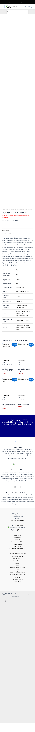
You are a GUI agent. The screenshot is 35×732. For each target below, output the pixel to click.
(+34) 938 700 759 (18, 525)
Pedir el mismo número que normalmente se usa (23, 313)
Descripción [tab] (5, 230)
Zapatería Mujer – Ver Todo (17, 574)
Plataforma (19, 301)
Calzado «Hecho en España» (17, 572)
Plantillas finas (20, 307)
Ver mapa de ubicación (17, 520)
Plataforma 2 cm (24, 291)
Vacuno (18, 280)
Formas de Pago (17, 544)
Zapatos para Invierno (22, 320)
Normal (18, 311)
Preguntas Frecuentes (17, 556)
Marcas (17, 570)
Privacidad (17, 537)
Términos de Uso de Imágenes (17, 553)
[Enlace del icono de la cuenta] (25, 6)
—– (17, 551)
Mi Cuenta (17, 577)
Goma (17, 291)
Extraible (18, 287)
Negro (17, 270)
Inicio (3, 209)
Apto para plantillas (21, 305)
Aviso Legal (17, 535)
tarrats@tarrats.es (18, 530)
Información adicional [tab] (8, 234)
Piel (17, 275)
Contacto (17, 563)
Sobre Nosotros (17, 561)
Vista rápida (5, 360)
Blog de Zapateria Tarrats (17, 567)
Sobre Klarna (17, 546)
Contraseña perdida (17, 579)
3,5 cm (18, 296)
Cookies (17, 540)
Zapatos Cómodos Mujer (12, 209)
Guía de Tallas (17, 558)
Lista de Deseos (17, 582)
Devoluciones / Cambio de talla (17, 549)
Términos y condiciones (17, 542)
